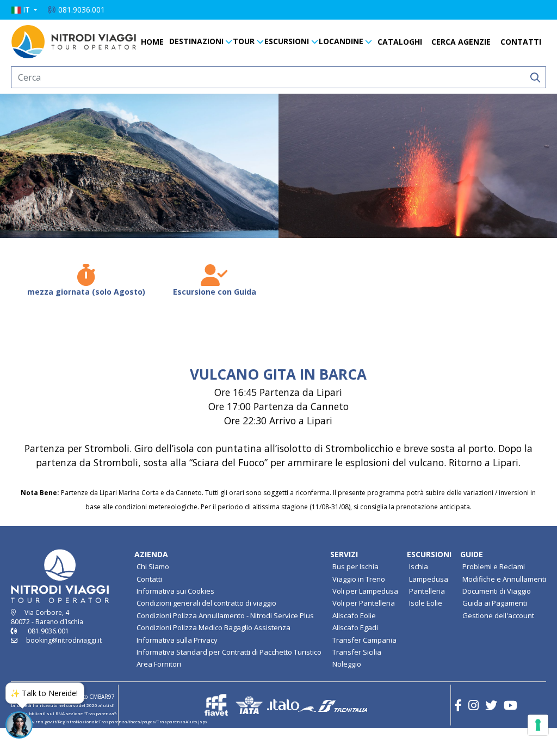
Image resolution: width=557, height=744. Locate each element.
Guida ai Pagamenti (494, 603)
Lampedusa (428, 579)
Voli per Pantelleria (363, 603)
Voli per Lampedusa (365, 591)
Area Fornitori (159, 664)
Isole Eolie (425, 603)
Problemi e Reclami (493, 566)
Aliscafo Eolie (354, 615)
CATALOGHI (399, 41)
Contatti (149, 579)
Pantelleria (427, 591)
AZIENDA (151, 554)
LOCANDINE (341, 41)
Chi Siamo (153, 566)
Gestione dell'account (498, 615)
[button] (24, 10)
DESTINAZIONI (196, 41)
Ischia (418, 566)
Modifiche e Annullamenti (504, 579)
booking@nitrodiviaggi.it (64, 640)
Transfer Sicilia (356, 652)
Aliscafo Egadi (355, 627)
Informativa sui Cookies (175, 591)
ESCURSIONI (286, 41)
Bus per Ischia (355, 566)
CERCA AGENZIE (461, 41)
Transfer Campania (364, 640)
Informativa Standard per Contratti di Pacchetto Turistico (229, 652)
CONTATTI (520, 41)
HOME (152, 41)
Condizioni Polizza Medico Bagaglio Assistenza (213, 627)
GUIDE (471, 554)
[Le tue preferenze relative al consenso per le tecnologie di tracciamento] (538, 725)
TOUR (244, 41)
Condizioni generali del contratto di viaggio (206, 603)
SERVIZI (344, 554)
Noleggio (346, 664)
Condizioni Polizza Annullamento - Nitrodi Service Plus (225, 615)
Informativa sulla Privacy (177, 640)
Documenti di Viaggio (496, 591)
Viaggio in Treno (358, 579)
